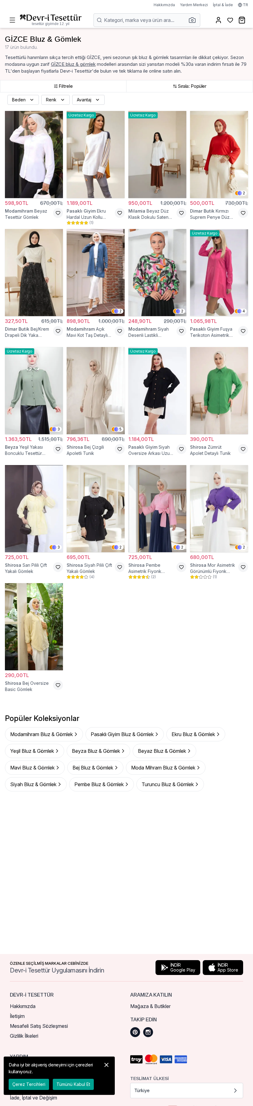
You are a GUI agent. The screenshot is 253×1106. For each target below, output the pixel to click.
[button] (194, 20)
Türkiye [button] (142, 1090)
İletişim (17, 1016)
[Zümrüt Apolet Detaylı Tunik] (219, 390)
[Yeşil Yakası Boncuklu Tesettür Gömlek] (34, 390)
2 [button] (244, 193)
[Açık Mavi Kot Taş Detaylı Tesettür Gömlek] (96, 272)
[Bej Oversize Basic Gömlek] (34, 626)
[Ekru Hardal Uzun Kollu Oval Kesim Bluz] (96, 154)
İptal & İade (223, 4)
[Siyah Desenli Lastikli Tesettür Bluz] (157, 272)
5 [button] (120, 429)
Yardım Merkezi (194, 4)
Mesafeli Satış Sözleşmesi (39, 1026)
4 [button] (244, 311)
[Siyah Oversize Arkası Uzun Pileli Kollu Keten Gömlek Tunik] (157, 390)
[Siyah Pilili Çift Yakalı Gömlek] (96, 508)
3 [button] (58, 429)
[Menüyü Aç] (12, 20)
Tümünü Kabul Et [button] (73, 1084)
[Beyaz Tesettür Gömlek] (34, 154)
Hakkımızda (164, 4)
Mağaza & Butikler (150, 1006)
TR (245, 4)
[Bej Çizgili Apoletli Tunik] (96, 390)
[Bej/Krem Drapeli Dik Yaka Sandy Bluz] (34, 272)
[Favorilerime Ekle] (58, 213)
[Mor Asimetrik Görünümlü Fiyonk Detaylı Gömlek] (219, 508)
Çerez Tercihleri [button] (28, 1084)
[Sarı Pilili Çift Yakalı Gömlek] (34, 508)
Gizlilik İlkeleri (24, 1036)
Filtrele (66, 86)
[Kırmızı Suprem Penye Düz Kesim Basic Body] (219, 154)
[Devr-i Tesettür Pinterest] (135, 1032)
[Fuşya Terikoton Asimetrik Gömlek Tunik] (219, 272)
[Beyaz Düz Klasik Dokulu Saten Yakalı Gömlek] (157, 154)
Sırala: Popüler (192, 86)
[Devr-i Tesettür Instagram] (148, 1032)
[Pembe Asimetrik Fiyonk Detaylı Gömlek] (157, 508)
